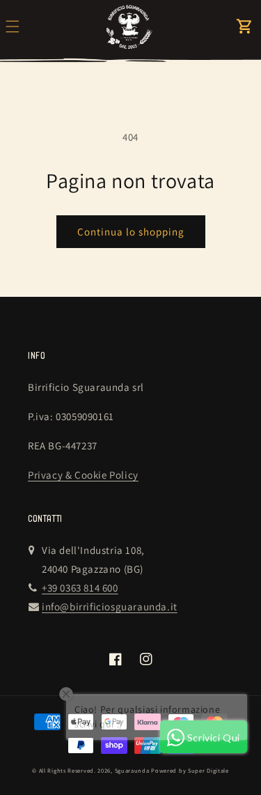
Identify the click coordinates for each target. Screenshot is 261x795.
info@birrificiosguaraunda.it (109, 606)
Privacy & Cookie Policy (83, 474)
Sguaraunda (132, 770)
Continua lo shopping (130, 231)
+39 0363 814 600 (80, 587)
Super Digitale (208, 770)
